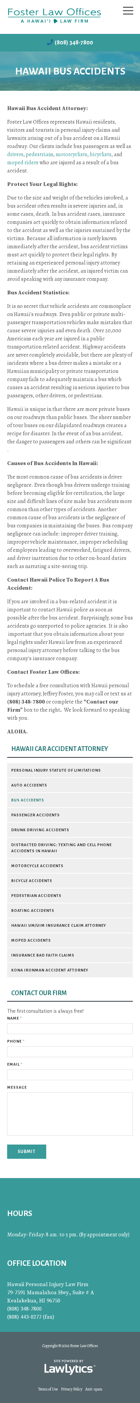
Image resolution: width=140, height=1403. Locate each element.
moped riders (22, 162)
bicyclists (100, 154)
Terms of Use (48, 1389)
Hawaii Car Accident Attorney (59, 749)
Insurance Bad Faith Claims (42, 955)
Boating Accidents (32, 910)
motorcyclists (71, 154)
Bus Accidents (27, 800)
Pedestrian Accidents (36, 896)
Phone (16, 1041)
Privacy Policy (71, 1389)
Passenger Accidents (35, 815)
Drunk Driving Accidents (40, 830)
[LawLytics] (70, 1367)
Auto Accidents (29, 785)
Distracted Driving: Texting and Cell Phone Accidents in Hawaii (61, 848)
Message (17, 1087)
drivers (15, 154)
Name (14, 1018)
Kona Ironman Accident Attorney (49, 970)
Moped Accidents (31, 940)
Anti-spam (93, 1389)
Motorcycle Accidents (37, 866)
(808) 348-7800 (74, 43)
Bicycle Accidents (31, 881)
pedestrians (39, 154)
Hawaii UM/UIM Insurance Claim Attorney (58, 925)
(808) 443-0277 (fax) (30, 1317)
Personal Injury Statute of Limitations (56, 770)
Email (15, 1064)
